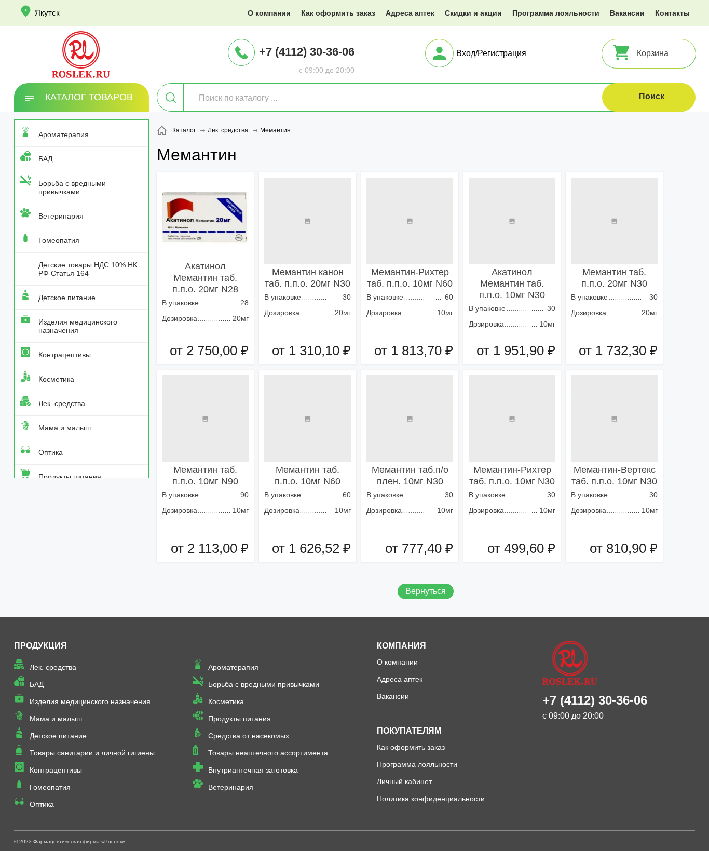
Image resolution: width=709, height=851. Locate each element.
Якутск (47, 12)
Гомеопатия (58, 240)
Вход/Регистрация (491, 53)
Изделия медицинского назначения (77, 326)
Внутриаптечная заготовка (253, 770)
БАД (45, 159)
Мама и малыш (64, 428)
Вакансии (627, 13)
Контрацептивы (64, 354)
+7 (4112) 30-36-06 (306, 51)
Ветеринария (61, 216)
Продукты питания (69, 476)
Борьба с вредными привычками (72, 187)
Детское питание (67, 297)
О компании (269, 13)
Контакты (672, 13)
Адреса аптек (410, 13)
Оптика (50, 452)
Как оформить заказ (338, 13)
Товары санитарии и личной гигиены (92, 753)
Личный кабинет (404, 781)
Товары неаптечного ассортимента (268, 753)
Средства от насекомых (248, 736)
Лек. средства (61, 403)
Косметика (56, 379)
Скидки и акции (473, 13)
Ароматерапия (63, 134)
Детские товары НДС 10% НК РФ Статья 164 (87, 269)
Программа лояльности (555, 13)
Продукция (40, 645)
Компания (401, 645)
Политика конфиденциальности (431, 798)
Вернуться (425, 591)
